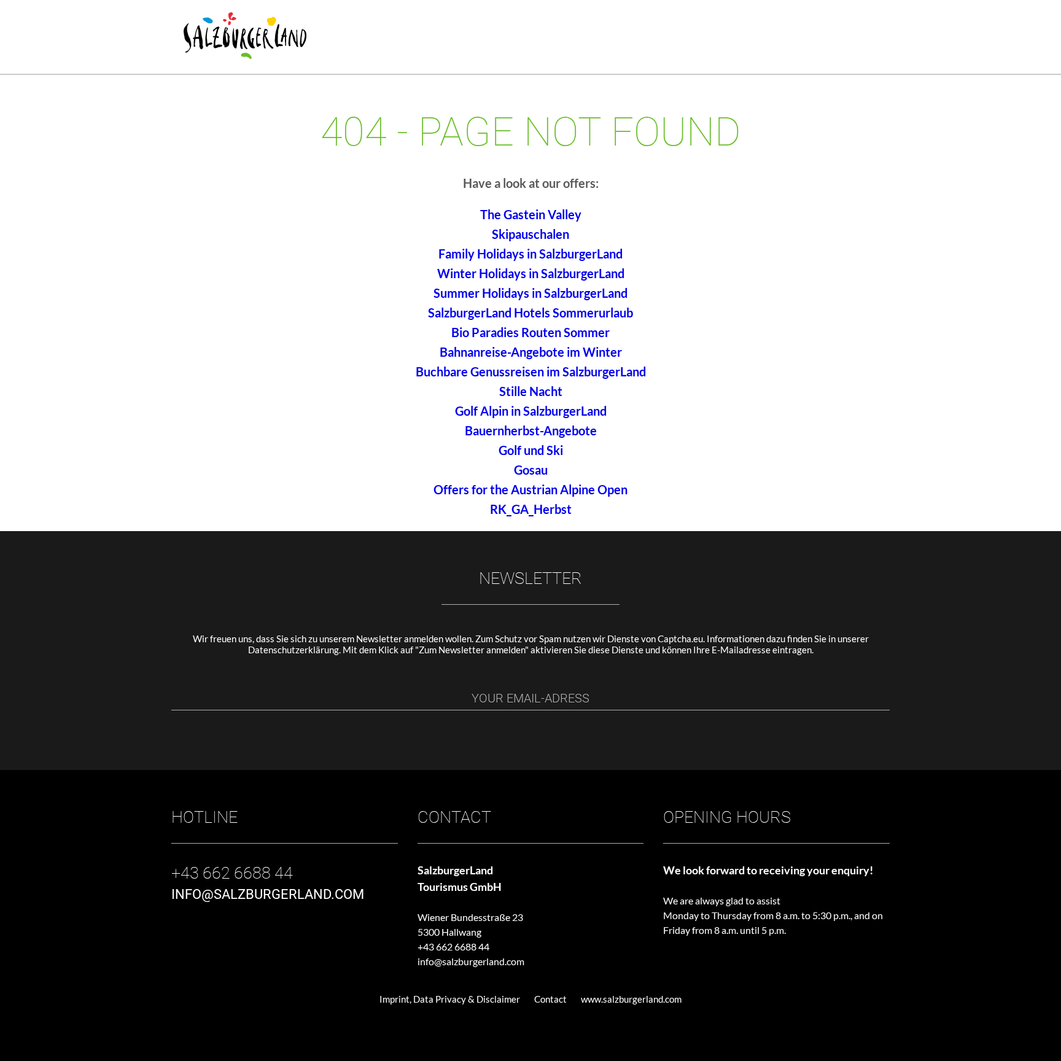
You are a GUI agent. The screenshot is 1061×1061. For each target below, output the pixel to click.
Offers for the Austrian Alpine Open (530, 489)
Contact (550, 999)
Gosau (531, 469)
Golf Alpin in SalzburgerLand (531, 410)
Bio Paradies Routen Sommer (530, 332)
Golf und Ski (531, 450)
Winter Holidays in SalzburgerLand (530, 273)
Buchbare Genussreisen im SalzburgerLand (531, 371)
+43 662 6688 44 (453, 946)
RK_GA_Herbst (531, 509)
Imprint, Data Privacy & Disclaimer (449, 999)
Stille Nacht (530, 391)
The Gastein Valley (530, 214)
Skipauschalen (530, 234)
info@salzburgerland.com (471, 961)
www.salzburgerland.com (631, 999)
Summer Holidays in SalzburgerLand (530, 293)
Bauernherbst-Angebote (531, 430)
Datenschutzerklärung (293, 649)
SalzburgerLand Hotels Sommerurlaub (530, 312)
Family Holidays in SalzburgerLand (530, 253)
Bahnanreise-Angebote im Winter (531, 351)
